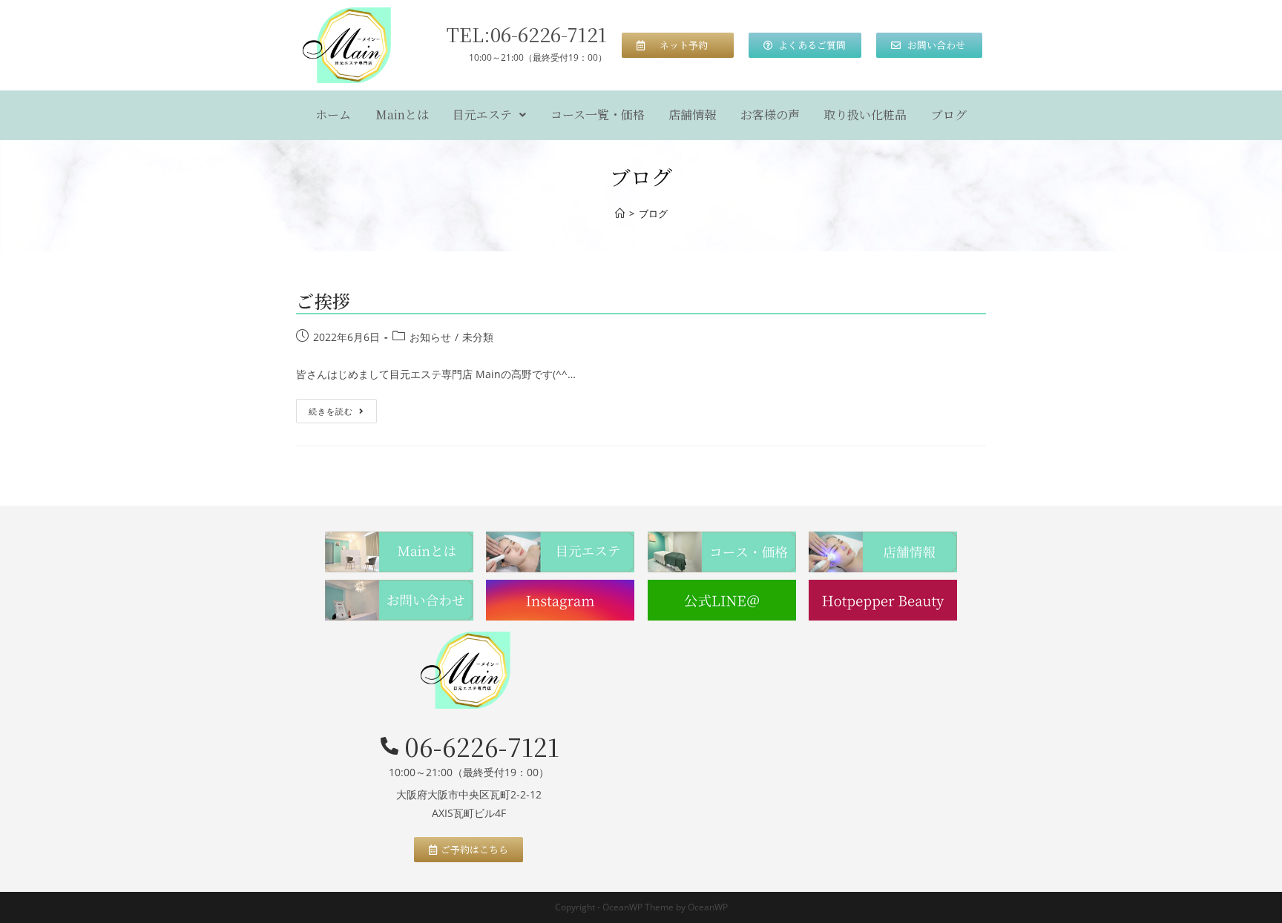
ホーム (333, 114)
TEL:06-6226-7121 (527, 33)
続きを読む (336, 408)
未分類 (477, 337)
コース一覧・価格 (597, 114)
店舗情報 (692, 114)
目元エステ (482, 114)
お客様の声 (770, 114)
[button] (678, 45)
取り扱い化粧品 (865, 114)
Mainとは (402, 114)
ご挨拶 (323, 301)
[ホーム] (620, 213)
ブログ (949, 114)
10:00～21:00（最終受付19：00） (538, 57)
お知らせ (430, 337)
